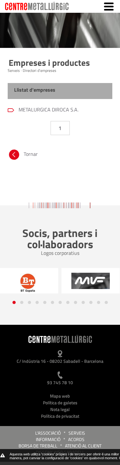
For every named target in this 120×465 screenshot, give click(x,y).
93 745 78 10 (60, 382)
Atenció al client (83, 445)
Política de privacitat (60, 416)
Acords (76, 439)
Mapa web (60, 396)
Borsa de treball (38, 445)
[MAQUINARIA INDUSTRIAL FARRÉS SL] (90, 281)
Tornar (31, 154)
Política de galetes (60, 402)
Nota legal (60, 409)
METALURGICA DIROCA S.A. (47, 109)
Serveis (76, 433)
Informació (48, 439)
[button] (14, 302)
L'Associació (48, 433)
